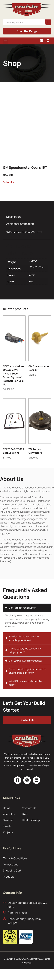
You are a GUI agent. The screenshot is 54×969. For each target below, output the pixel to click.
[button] (5, 41)
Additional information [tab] (20, 224)
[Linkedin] (36, 780)
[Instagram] (27, 780)
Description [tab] (13, 216)
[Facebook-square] (17, 780)
